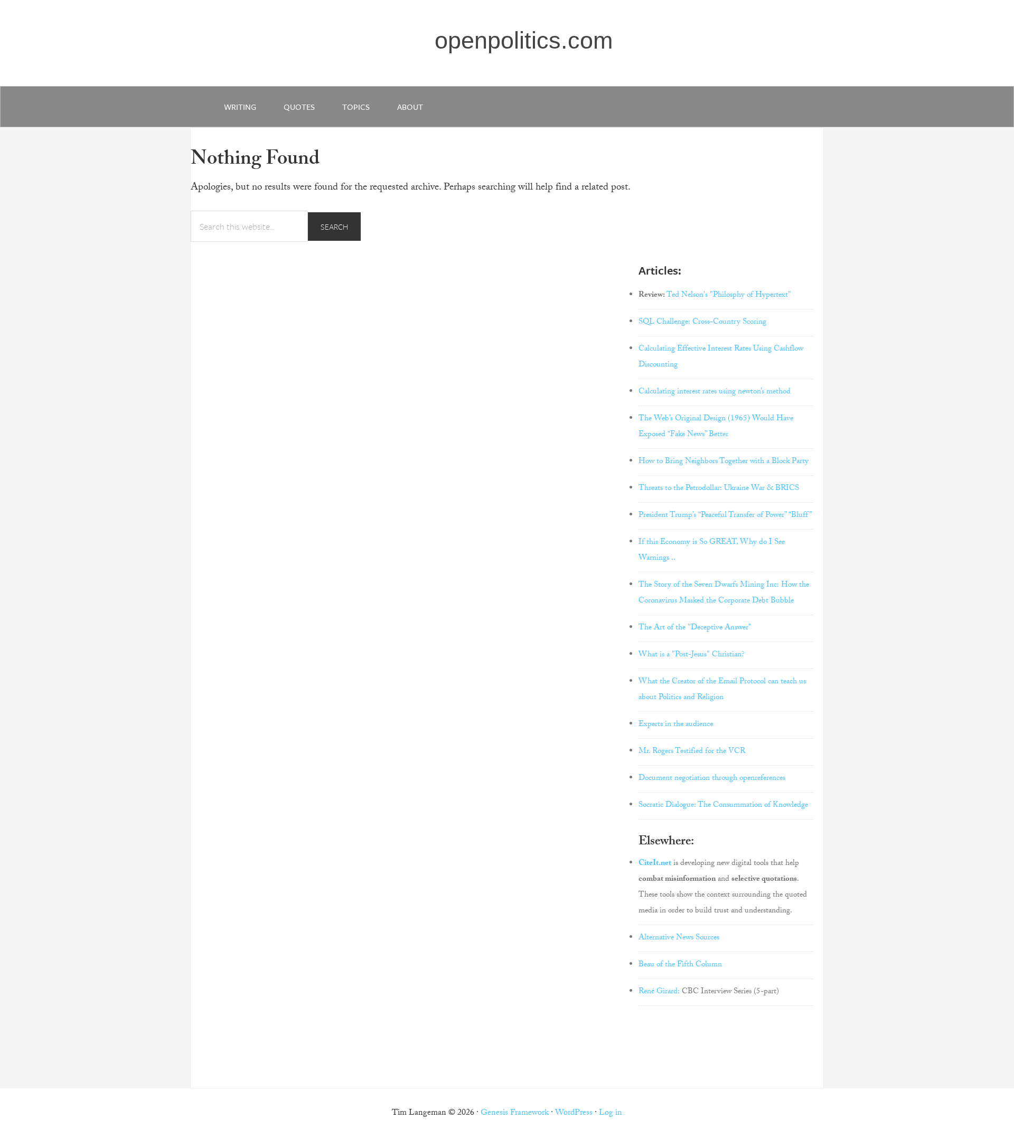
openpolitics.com (524, 40)
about (410, 106)
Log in (610, 1113)
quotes (299, 106)
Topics (356, 106)
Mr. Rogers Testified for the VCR (692, 752)
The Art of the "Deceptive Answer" (695, 628)
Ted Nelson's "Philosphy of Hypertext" (728, 296)
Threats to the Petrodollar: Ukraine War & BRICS (719, 489)
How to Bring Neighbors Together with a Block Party (724, 462)
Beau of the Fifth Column (680, 965)
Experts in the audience (676, 725)
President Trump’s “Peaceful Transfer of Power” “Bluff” (725, 516)
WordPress (574, 1113)
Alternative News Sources (679, 938)
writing (240, 106)
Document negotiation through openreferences (712, 779)
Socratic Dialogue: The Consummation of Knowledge (723, 806)
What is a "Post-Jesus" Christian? (692, 655)
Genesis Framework (515, 1113)
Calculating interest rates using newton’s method (715, 392)
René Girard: (659, 992)
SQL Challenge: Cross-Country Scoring (702, 323)
